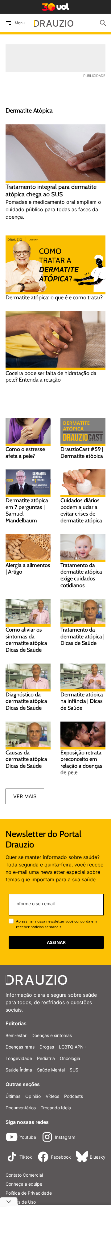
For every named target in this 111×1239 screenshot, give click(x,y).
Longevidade (19, 1058)
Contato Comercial (24, 1175)
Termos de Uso (21, 1202)
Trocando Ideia (56, 1107)
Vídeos (52, 1096)
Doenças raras (20, 1046)
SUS (74, 1069)
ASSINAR (56, 942)
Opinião (33, 1096)
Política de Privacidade (29, 1193)
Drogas (46, 1046)
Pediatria (46, 1058)
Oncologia (70, 1058)
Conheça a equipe (24, 1184)
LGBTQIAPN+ (72, 1046)
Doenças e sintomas (51, 1035)
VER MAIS (24, 796)
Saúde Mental (51, 1069)
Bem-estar (16, 1035)
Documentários (21, 1107)
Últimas (13, 1096)
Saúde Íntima (19, 1069)
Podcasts (73, 1096)
